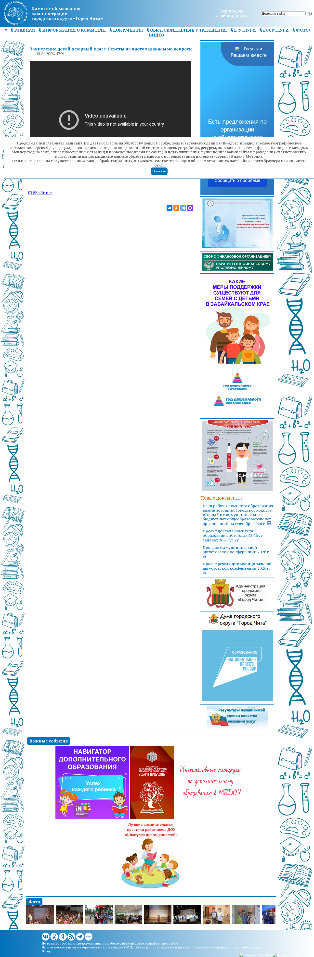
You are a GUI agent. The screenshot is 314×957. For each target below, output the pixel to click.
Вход (46, 951)
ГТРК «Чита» (40, 193)
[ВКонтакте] (169, 208)
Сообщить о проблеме (237, 180)
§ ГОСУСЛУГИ (274, 30)
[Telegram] (183, 208)
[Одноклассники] (176, 208)
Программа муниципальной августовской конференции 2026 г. (236, 549)
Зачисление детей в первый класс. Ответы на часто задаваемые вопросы (111, 49)
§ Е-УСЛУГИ (243, 30)
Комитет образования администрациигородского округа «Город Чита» (67, 13)
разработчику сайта (161, 943)
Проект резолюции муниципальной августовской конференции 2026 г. (237, 566)
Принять (159, 171)
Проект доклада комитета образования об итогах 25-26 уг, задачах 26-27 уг (233, 535)
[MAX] (190, 208)
